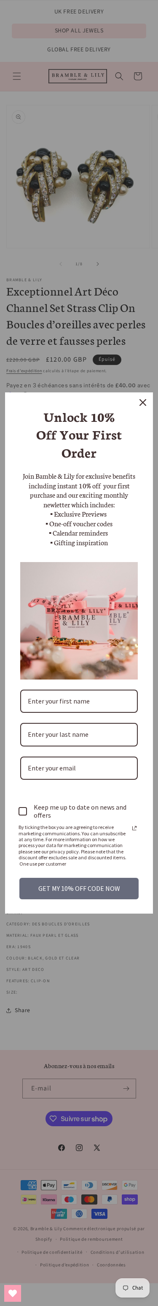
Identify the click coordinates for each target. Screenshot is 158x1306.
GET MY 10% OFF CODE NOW (79, 888)
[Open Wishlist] (12, 1293)
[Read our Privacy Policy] (134, 828)
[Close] (143, 402)
